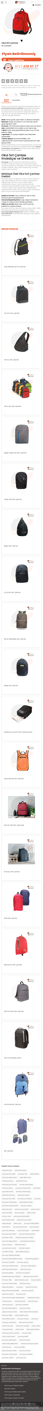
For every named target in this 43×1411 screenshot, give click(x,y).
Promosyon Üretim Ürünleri (14, 1398)
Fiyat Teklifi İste (16, 60)
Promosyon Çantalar (12, 1395)
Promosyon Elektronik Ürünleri (15, 1392)
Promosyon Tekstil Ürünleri (13, 1385)
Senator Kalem (9, 1389)
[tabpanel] (21, 19)
